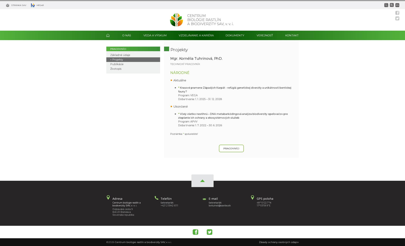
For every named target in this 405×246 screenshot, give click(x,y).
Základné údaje (120, 55)
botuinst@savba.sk (220, 205)
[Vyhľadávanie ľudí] (392, 4)
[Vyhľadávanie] (387, 5)
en (397, 5)
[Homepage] (176, 19)
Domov (111, 35)
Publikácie (117, 64)
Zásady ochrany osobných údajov (279, 242)
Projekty (117, 59)
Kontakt (292, 35)
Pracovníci (118, 48)
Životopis (115, 68)
